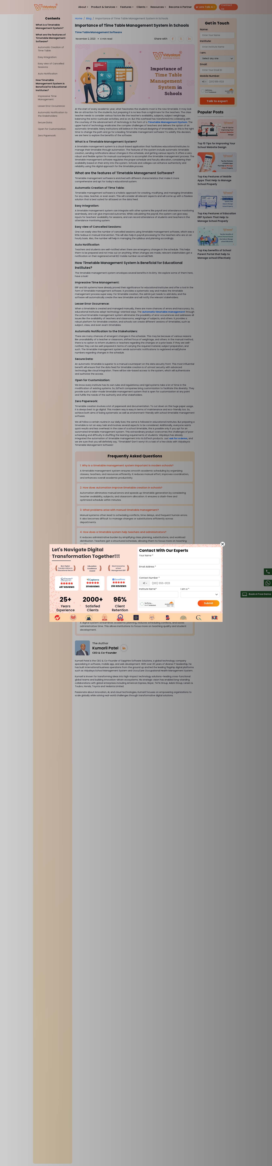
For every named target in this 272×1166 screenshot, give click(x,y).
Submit (208, 603)
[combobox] (144, 583)
